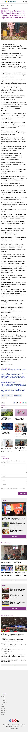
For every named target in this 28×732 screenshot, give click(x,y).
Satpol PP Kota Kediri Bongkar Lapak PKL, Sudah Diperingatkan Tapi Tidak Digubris (17, 603)
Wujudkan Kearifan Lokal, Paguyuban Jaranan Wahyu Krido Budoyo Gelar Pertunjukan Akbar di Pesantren (13, 378)
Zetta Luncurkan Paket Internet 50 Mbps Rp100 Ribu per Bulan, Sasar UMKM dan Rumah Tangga (13, 519)
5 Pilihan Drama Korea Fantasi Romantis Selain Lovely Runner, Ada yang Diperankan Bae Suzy (21, 435)
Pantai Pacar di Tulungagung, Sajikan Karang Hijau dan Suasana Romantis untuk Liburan (7, 418)
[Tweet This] (17, 403)
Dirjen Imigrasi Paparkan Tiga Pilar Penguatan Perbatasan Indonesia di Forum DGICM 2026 (12, 640)
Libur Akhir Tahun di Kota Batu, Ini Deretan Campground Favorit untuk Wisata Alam (17, 524)
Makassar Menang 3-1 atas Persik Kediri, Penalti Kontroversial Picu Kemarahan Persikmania (12, 561)
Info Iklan (14, 724)
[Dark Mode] (24, 2)
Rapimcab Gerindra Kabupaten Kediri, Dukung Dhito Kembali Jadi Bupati (17, 590)
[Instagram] (13, 720)
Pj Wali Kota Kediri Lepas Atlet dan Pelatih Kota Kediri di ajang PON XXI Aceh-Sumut (14, 381)
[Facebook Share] (14, 403)
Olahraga (3, 704)
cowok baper (9, 395)
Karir (9, 724)
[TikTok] (18, 721)
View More (13, 536)
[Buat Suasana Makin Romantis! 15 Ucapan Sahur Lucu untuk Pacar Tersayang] (7, 443)
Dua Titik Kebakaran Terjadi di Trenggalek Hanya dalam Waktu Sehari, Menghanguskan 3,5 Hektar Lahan (13, 390)
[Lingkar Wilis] (9, 1)
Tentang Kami (21, 724)
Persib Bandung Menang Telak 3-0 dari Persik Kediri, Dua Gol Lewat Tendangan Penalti (7, 574)
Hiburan (3, 712)
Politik (2, 706)
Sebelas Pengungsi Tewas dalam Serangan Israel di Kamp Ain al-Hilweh (13, 660)
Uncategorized (4, 8)
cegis (3, 395)
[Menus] (2, 1)
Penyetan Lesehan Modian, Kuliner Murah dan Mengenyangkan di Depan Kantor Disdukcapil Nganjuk (17, 531)
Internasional (4, 710)
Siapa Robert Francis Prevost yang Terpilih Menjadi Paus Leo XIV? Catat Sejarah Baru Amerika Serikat (13, 370)
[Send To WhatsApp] (26, 403)
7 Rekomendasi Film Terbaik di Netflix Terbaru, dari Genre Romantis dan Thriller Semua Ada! (6, 432)
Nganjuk (4, 700)
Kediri (4, 698)
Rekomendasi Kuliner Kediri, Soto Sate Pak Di (17, 596)
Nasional (3, 708)
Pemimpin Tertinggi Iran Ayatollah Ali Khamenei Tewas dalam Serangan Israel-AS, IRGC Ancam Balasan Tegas (14, 655)
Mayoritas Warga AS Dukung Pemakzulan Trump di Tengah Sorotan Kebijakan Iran (13, 645)
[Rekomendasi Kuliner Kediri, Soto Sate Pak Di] (5, 596)
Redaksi (5, 20)
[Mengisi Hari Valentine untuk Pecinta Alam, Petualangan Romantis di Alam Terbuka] (21, 442)
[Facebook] (10, 720)
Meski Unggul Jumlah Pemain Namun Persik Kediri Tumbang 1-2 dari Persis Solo (20, 574)
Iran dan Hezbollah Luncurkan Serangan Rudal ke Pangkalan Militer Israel (13, 650)
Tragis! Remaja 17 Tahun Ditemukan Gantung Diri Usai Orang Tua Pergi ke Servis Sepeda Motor (14, 373)
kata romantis (17, 395)
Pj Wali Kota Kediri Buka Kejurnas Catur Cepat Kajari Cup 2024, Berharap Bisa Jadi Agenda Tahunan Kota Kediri (13, 386)
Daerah (3, 696)
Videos (2, 714)
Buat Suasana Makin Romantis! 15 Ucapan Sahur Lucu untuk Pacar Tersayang (6, 450)
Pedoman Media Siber (16, 726)
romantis (4, 398)
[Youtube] (15, 720)
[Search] (26, 2)
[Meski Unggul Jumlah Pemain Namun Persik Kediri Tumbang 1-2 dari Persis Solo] (21, 568)
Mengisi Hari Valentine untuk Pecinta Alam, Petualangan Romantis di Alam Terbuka (21, 449)
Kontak (8, 726)
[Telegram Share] (23, 403)
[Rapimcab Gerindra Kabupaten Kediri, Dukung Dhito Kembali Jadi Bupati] (5, 590)
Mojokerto (5, 702)
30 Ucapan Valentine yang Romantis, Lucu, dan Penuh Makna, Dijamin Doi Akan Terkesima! (20, 418)
